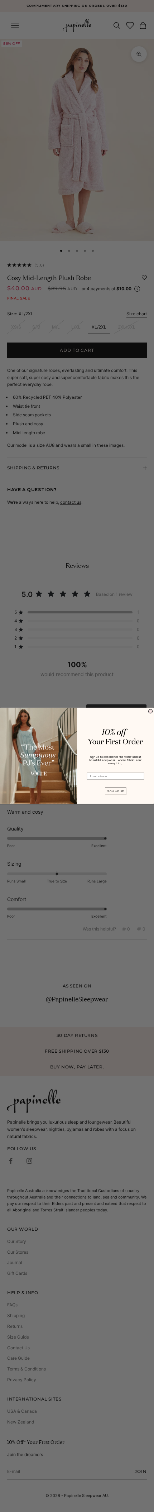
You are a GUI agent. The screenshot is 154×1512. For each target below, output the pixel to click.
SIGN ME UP (115, 791)
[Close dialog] (151, 711)
